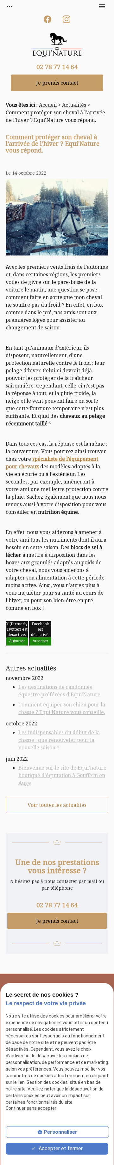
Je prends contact (57, 82)
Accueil (48, 104)
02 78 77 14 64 (57, 67)
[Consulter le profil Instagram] (66, 19)
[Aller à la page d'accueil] (57, 45)
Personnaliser (60, 1132)
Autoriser (17, 641)
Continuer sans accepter (31, 1108)
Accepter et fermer (60, 1148)
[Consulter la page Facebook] (47, 19)
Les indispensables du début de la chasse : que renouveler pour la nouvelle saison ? (59, 740)
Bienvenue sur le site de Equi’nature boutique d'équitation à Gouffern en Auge (62, 775)
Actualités (74, 104)
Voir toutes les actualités (57, 805)
